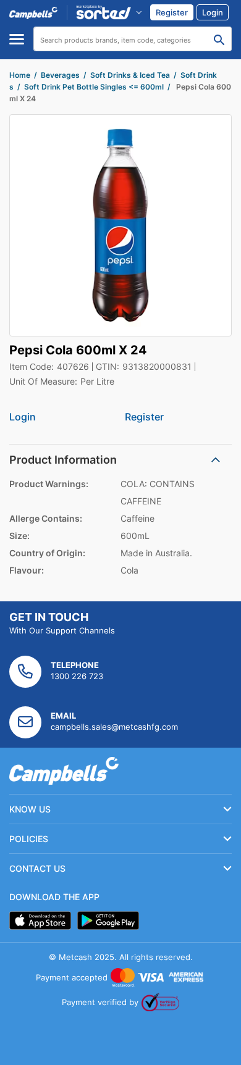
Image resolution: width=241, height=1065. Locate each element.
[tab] (120, 459)
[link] (171, 12)
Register (144, 417)
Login (22, 417)
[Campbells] (33, 12)
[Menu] (16, 39)
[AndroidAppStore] (108, 920)
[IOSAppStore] (40, 920)
